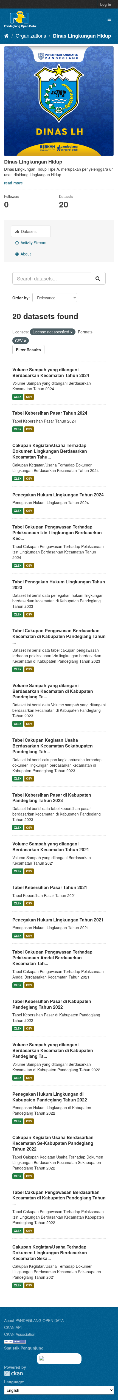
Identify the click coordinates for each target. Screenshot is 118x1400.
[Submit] (98, 278)
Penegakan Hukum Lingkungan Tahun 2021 (58, 920)
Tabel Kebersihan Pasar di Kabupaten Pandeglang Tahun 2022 (51, 1004)
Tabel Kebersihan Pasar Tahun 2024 (49, 413)
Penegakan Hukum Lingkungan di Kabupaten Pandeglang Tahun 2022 (49, 1097)
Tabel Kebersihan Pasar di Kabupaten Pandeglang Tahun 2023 (51, 798)
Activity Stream (32, 242)
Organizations (31, 35)
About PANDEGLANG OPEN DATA (34, 1320)
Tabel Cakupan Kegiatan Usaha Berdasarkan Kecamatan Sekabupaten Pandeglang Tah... (52, 746)
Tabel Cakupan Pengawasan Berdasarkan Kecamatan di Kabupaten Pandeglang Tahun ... (59, 636)
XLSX (17, 397)
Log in (105, 4)
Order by (20, 297)
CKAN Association (19, 1334)
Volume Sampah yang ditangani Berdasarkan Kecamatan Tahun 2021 (50, 846)
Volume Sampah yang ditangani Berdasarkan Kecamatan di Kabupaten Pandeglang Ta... (52, 691)
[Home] (6, 35)
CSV (29, 397)
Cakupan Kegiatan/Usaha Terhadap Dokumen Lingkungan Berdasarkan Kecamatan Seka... (49, 1252)
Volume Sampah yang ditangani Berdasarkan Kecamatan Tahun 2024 (50, 372)
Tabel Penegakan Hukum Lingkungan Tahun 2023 (58, 584)
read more (13, 182)
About (25, 254)
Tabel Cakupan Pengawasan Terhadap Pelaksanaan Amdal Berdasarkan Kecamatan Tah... (52, 957)
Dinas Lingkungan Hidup (82, 35)
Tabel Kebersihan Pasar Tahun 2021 (49, 887)
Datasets (28, 231)
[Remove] (71, 332)
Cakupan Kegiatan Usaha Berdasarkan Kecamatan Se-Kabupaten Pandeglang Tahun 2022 (53, 1143)
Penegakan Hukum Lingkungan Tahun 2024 (58, 494)
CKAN (13, 1373)
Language (13, 1381)
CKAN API (13, 1327)
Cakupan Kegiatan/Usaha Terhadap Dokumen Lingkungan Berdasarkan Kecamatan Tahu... (49, 451)
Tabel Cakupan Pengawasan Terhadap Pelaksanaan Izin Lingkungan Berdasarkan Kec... (57, 532)
